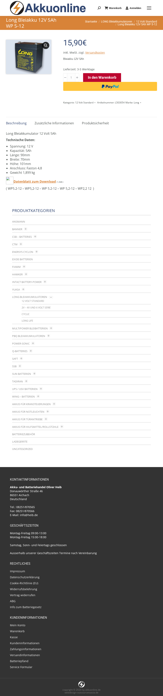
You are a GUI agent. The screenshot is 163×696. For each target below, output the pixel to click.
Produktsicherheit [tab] (95, 123)
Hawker (17, 274)
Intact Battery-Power (27, 282)
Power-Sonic (21, 343)
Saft (15, 358)
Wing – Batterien (23, 396)
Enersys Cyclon (22, 252)
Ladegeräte (19, 441)
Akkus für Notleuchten (28, 411)
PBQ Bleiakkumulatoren (28, 336)
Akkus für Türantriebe (27, 419)
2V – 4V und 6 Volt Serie (36, 307)
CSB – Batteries (22, 237)
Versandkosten (95, 52)
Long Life (27, 320)
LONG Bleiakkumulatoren (29, 297)
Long (136, 102)
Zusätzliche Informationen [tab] (54, 123)
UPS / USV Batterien (25, 389)
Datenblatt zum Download (35, 181)
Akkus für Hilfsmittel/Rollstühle (35, 427)
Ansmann (18, 221)
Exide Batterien (22, 259)
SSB (14, 366)
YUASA (16, 289)
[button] (45, 45)
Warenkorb (115, 8)
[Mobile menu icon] (149, 8)
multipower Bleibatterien (30, 328)
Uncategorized (22, 449)
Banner (17, 229)
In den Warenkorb (102, 77)
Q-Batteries (19, 351)
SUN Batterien (21, 374)
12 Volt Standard (84, 102)
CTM (14, 244)
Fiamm (16, 267)
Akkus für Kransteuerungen (31, 404)
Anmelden (135, 8)
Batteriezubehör (23, 434)
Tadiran (17, 381)
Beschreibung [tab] (16, 123)
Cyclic (26, 314)
